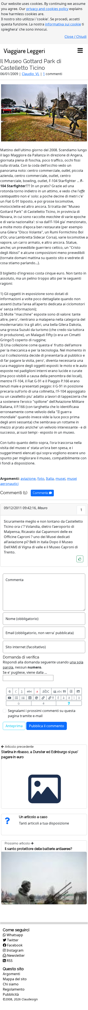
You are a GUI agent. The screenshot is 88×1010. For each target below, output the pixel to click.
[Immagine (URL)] (78, 691)
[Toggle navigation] (80, 50)
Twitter (12, 940)
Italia (50, 478)
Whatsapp (14, 935)
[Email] (36, 697)
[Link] (43, 697)
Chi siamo (11, 984)
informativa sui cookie (63, 24)
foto (40, 478)
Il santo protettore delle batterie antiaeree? (38, 849)
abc (29, 691)
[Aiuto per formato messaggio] (69, 703)
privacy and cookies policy (47, 8)
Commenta (41, 493)
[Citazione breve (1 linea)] (71, 691)
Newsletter (15, 955)
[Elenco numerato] (23, 697)
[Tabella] (29, 697)
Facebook (14, 945)
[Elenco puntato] (16, 697)
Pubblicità (11, 994)
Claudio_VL (30, 73)
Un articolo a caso (33, 817)
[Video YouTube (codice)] (9, 697)
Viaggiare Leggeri (24, 51)
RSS (9, 960)
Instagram (14, 950)
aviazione (28, 478)
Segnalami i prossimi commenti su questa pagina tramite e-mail (41, 713)
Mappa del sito (15, 979)
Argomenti (11, 973)
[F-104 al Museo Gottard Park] (44, 112)
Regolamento (14, 989)
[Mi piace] (79, 559)
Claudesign (30, 999)
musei (60, 478)
